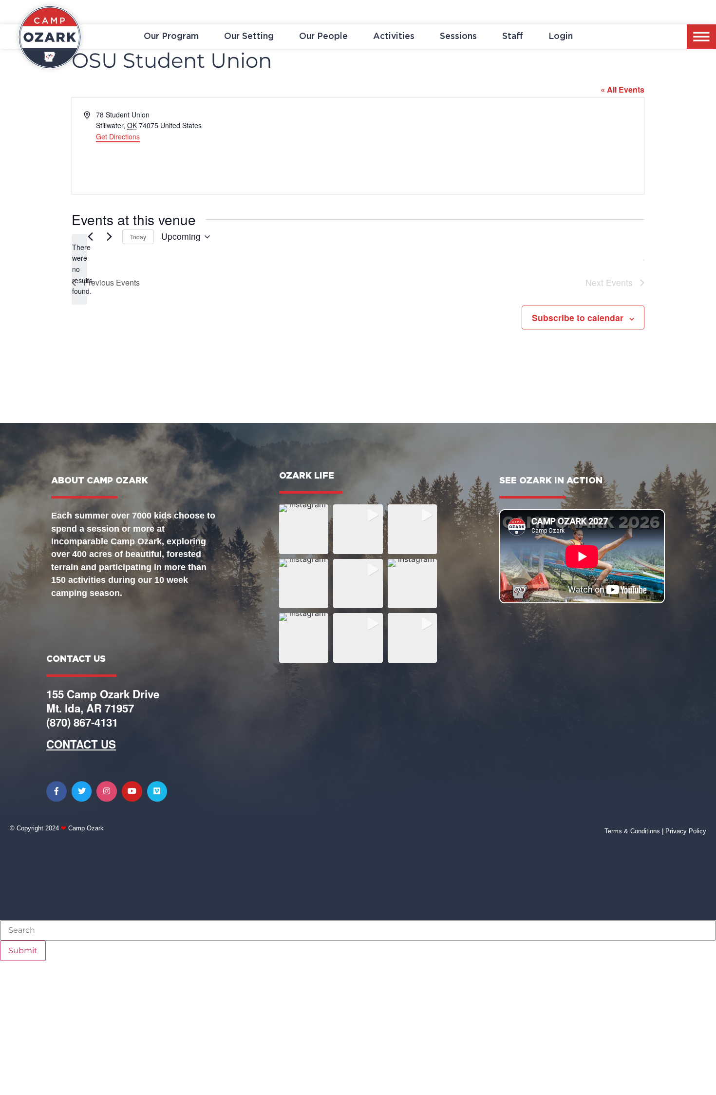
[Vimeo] (157, 791)
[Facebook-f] (56, 791)
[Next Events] (109, 237)
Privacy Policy (685, 831)
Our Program (171, 36)
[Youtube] (132, 791)
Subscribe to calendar (577, 317)
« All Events (622, 89)
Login (560, 36)
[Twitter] (82, 791)
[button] (303, 529)
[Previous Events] (90, 237)
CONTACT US (81, 744)
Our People (323, 36)
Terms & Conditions (632, 831)
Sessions (458, 36)
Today (138, 236)
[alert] (79, 269)
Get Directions (118, 136)
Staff (512, 36)
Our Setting (249, 36)
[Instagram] (106, 791)
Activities (394, 36)
